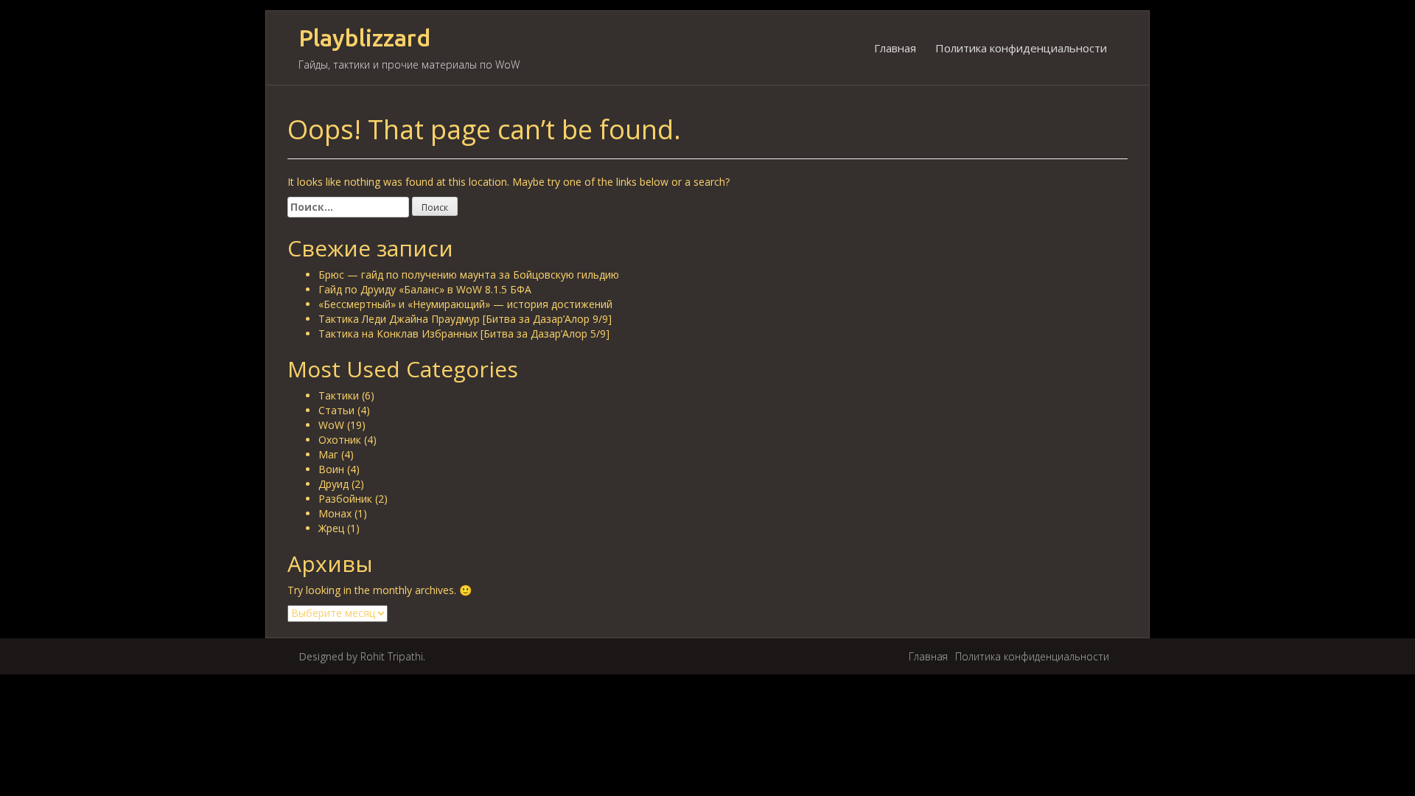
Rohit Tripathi (391, 656)
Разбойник (345, 499)
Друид (333, 484)
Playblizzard (364, 38)
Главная (895, 48)
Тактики (338, 395)
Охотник (339, 440)
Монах (335, 513)
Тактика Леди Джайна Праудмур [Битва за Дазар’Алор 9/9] (465, 319)
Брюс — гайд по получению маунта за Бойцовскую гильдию (468, 275)
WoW (331, 425)
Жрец (331, 528)
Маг (328, 454)
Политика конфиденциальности (1021, 48)
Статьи (336, 410)
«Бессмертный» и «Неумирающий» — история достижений (465, 304)
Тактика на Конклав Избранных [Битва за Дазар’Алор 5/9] (463, 334)
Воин (331, 469)
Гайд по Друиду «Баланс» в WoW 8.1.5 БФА (424, 289)
